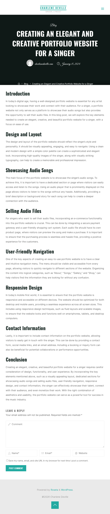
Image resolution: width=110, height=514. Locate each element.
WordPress (67, 489)
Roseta (54, 489)
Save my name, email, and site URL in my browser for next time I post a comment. (48, 460)
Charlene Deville (53, 8)
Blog (53, 25)
